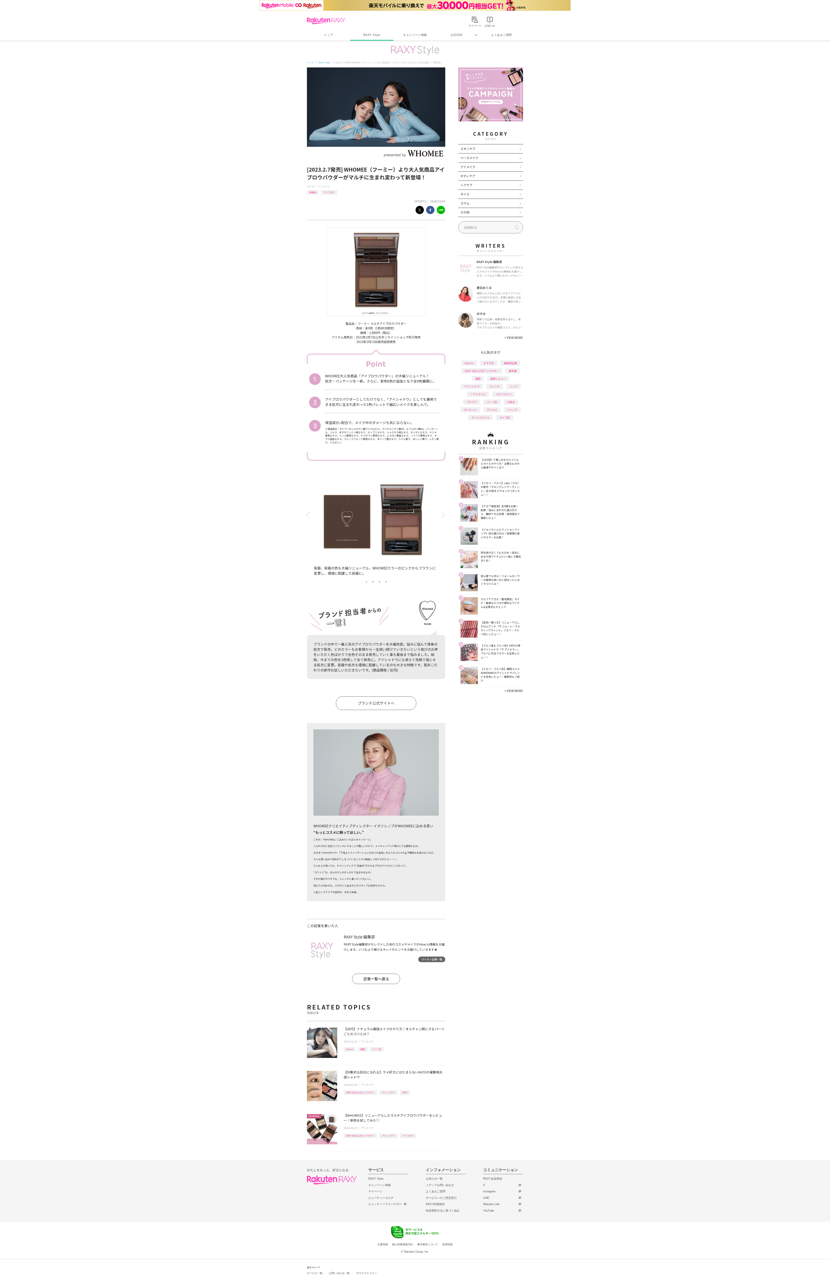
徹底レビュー (498, 378)
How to (349, 1049)
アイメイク (324, 186)
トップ (328, 35)
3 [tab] (379, 581)
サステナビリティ (366, 1273)
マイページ (375, 1191)
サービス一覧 (314, 1273)
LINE (486, 1197)
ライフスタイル (480, 417)
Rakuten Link (491, 1204)
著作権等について (427, 1244)
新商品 (313, 192)
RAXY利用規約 (435, 1204)
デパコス (492, 409)
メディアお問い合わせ (440, 1185)
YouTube (488, 1210)
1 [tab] (366, 581)
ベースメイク (469, 158)
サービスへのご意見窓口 (441, 1197)
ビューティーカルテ (381, 1197)
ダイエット (470, 409)
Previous (308, 515)
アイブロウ (329, 192)
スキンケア (468, 149)
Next (443, 515)
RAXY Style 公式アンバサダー (360, 1092)
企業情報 (382, 1244)
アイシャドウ (388, 1092)
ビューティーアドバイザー (385, 1204)
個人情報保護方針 (402, 1244)
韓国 (363, 1049)
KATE (404, 1092)
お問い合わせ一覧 (339, 1273)
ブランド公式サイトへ (376, 703)
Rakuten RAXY (326, 20)
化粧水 (511, 402)
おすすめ (489, 363)
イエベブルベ (503, 394)
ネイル (464, 194)
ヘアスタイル (478, 394)
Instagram (489, 1191)
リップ (513, 386)
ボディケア (467, 176)
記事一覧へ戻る (376, 978)
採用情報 (447, 1244)
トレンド (494, 386)
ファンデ (512, 409)
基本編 (513, 371)
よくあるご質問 (501, 35)
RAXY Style (371, 35)
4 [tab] (386, 581)
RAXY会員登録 (492, 1178)
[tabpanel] (376, 528)
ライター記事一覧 (431, 959)
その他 (464, 212)
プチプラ (471, 402)
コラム (464, 203)
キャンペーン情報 (415, 35)
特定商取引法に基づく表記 (443, 1210)
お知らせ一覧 (434, 1178)
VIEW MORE (513, 337)
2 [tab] (373, 581)
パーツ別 (376, 1049)
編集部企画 (510, 363)
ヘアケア (466, 185)
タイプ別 (505, 417)
